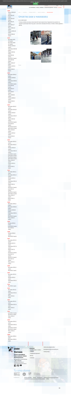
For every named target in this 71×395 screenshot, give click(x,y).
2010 (8, 320)
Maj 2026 (11, 22)
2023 (8, 105)
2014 (8, 284)
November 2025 (11, 43)
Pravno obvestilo (28, 377)
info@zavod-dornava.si (19, 362)
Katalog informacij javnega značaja (51, 377)
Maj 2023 (12, 126)
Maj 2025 (12, 58)
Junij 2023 (11, 124)
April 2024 (11, 92)
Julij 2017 (12, 252)
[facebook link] (15, 366)
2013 (8, 288)
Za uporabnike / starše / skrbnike (36, 7)
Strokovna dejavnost (49, 7)
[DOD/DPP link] (30, 373)
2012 (8, 299)
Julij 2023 (12, 122)
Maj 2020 (12, 216)
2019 (8, 221)
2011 (8, 311)
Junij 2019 (12, 226)
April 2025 (11, 60)
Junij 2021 (11, 189)
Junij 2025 (11, 55)
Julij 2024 (12, 84)
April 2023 (12, 128)
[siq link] (17, 374)
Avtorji (34, 377)
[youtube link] (21, 365)
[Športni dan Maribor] (36, 45)
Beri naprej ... (37, 2)
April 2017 (11, 259)
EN (59, 388)
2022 (8, 140)
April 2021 (12, 193)
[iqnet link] (24, 374)
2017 (8, 238)
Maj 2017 (12, 257)
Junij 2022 (12, 155)
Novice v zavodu (41, 12)
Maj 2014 (12, 286)
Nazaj (19, 65)
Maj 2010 (12, 329)
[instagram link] (18, 366)
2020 (8, 202)
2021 (8, 170)
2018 (8, 231)
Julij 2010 (12, 327)
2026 (8, 10)
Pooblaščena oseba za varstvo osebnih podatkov (34, 379)
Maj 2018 (12, 236)
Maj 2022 (12, 157)
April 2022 (12, 158)
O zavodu (60, 7)
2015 (8, 272)
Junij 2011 (12, 313)
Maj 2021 (12, 192)
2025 (8, 38)
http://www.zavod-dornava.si (20, 363)
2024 (8, 73)
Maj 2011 (12, 314)
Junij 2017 (11, 254)
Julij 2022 (12, 154)
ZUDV (19, 12)
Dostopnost (39, 377)
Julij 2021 (12, 187)
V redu (35, 3)
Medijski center (32, 12)
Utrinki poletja (46, 351)
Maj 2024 (11, 89)
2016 (8, 265)
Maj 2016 (12, 270)
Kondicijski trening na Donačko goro (51, 349)
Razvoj (55, 7)
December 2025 (11, 40)
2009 (8, 334)
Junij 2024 (11, 86)
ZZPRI (47, 379)
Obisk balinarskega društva (49, 347)
